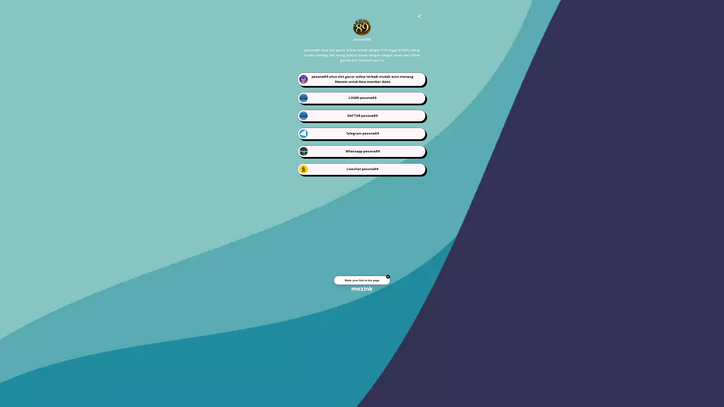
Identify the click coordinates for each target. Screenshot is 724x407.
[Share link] (419, 16)
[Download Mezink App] (362, 288)
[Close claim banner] (388, 278)
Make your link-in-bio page (362, 281)
